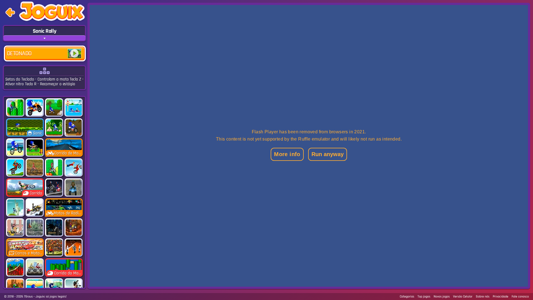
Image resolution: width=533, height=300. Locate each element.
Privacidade (500, 296)
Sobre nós (482, 296)
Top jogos (424, 296)
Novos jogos (442, 296)
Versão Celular (462, 296)
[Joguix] (52, 12)
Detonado (19, 54)
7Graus (28, 296)
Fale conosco (520, 296)
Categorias (407, 296)
